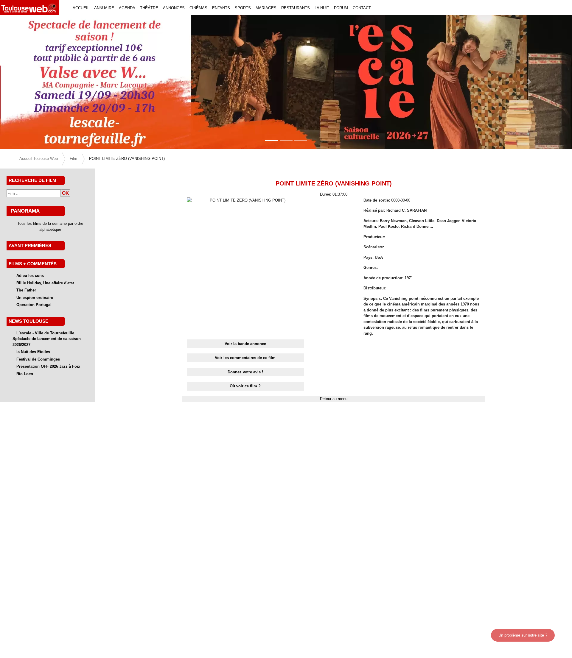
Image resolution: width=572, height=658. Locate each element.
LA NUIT (322, 8)
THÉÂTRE (149, 8)
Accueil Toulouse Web (38, 158)
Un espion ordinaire (34, 297)
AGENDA (127, 8)
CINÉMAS (198, 8)
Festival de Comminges (38, 359)
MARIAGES (266, 8)
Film (73, 158)
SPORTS (243, 8)
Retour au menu (333, 399)
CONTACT (362, 8)
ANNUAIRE (104, 8)
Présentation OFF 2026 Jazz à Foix (48, 366)
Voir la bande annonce (245, 344)
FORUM (341, 8)
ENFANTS (221, 8)
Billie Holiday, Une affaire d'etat (45, 283)
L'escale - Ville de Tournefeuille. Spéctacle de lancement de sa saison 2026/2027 (47, 339)
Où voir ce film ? (245, 386)
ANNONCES (174, 8)
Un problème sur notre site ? (522, 635)
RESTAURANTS (295, 8)
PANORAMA (25, 211)
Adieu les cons (30, 275)
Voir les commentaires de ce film (245, 357)
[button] (43, 82)
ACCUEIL (81, 8)
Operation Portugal (34, 305)
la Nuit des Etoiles (33, 352)
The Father (26, 290)
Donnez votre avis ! (245, 372)
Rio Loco (24, 374)
